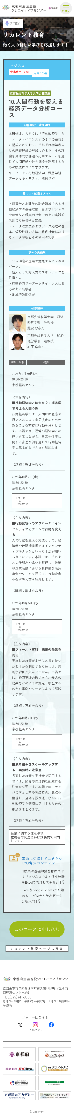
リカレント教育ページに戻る (37, 948)
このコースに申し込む (37, 929)
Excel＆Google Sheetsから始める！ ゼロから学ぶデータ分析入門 (43, 895)
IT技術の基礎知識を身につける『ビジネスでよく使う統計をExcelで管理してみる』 (43, 877)
